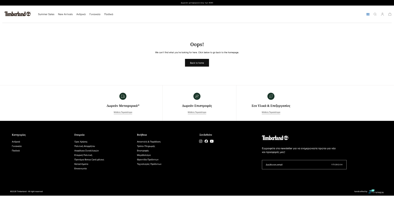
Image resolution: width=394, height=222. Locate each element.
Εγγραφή (216, 139)
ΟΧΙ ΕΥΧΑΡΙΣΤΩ (197, 150)
